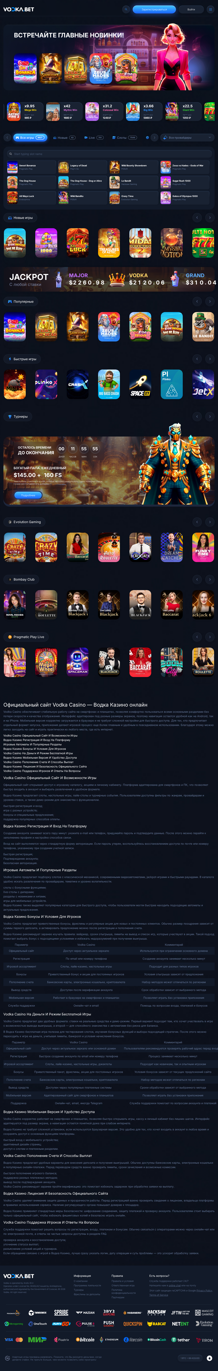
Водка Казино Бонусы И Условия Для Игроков (34, 748)
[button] (7, 137)
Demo (15, 260)
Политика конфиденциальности (124, 1291)
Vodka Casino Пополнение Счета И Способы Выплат (38, 762)
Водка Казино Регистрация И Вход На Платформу (36, 740)
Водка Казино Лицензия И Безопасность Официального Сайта (45, 766)
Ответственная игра (123, 1285)
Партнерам (118, 1297)
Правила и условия (123, 1281)
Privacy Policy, (205, 1290)
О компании (81, 1281)
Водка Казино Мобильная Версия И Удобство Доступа (40, 757)
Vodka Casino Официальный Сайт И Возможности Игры (40, 735)
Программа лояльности (87, 1285)
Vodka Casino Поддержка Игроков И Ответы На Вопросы (42, 771)
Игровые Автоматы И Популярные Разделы (32, 744)
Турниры (79, 1289)
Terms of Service (158, 1294)
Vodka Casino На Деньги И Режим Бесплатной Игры (38, 753)
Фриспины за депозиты (87, 1294)
